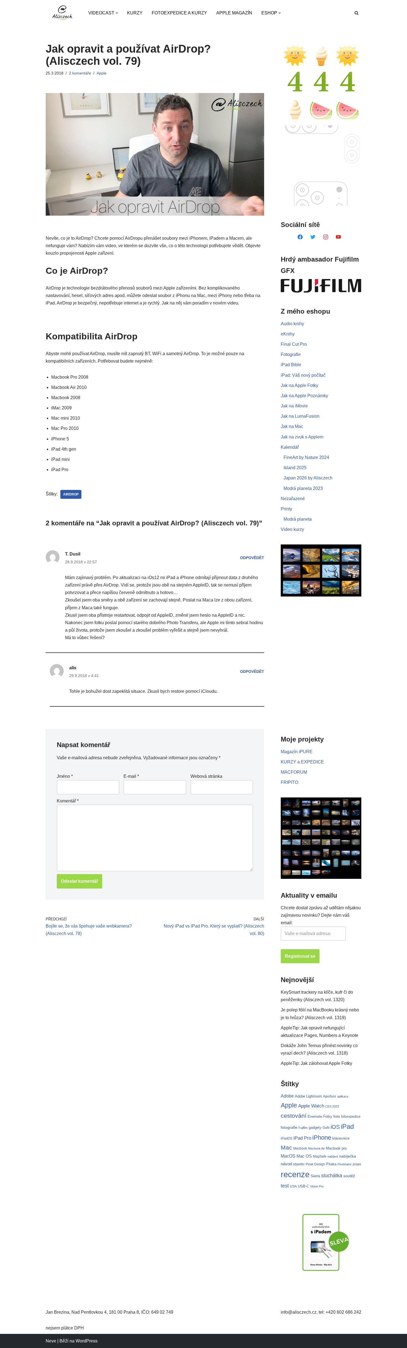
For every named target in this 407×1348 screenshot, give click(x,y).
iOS (335, 1127)
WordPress (86, 1341)
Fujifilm (303, 1127)
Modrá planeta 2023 (303, 488)
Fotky (327, 1116)
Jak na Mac (292, 426)
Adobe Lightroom (308, 1096)
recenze (295, 1174)
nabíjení (333, 1156)
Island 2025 (295, 467)
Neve (51, 1341)
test (285, 1186)
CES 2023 (332, 1106)
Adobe (287, 1095)
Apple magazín (234, 13)
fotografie (289, 1127)
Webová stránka (206, 776)
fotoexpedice (350, 1117)
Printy (286, 509)
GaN (326, 1127)
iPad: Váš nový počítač (303, 375)
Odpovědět (252, 558)
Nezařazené (293, 498)
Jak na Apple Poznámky (304, 395)
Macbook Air (316, 1148)
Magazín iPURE (297, 751)
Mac (286, 1147)
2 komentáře (80, 73)
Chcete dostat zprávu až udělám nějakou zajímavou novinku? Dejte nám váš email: (321, 915)
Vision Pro (317, 1186)
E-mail (131, 776)
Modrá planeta (298, 519)
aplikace (342, 1096)
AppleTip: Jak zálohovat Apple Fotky (316, 1063)
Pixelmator (345, 1164)
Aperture (329, 1096)
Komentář (68, 801)
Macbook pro (336, 1148)
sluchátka (331, 1175)
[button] (117, 13)
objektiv (299, 1164)
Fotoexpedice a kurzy (179, 13)
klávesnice (340, 1138)
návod (286, 1164)
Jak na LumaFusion (300, 416)
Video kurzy (292, 529)
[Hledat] (356, 13)
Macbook (300, 1148)
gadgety (315, 1127)
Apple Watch (311, 1106)
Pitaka (331, 1164)
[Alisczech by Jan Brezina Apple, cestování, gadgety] (62, 13)
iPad (347, 1126)
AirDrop (71, 494)
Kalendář (290, 447)
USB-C (303, 1186)
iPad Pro (302, 1138)
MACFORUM (294, 772)
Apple (102, 73)
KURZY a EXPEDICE (302, 762)
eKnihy (288, 334)
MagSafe (319, 1156)
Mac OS (304, 1156)
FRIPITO (289, 782)
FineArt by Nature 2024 (306, 457)
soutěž (349, 1176)
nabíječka (347, 1156)
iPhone (321, 1137)
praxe (357, 1164)
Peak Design (315, 1164)
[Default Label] (300, 236)
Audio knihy (292, 323)
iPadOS (286, 1138)
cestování (293, 1115)
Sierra (315, 1176)
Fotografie (291, 354)
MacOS (288, 1155)
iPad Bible (291, 364)
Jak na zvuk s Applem (302, 437)
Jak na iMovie (294, 406)
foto (336, 1116)
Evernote (315, 1116)
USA (293, 1186)
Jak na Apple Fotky (299, 385)
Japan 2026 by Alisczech (308, 478)
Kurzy (135, 13)
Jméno (65, 776)
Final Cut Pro (294, 344)
